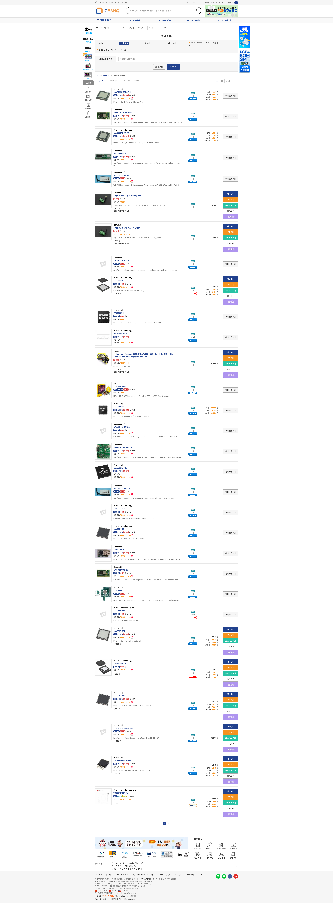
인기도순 (102, 80)
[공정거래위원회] (101, 854)
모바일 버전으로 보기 (194, 874)
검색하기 (173, 67)
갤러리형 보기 (222, 81)
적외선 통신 (171, 43)
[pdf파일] (132, 98)
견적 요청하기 (230, 96)
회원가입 (214, 2)
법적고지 (152, 874)
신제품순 (137, 80)
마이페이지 (205, 2)
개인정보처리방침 (139, 874)
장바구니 (232, 2)
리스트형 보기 (217, 81)
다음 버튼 (237, 867)
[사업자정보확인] (144, 879)
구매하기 (230, 199)
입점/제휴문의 (165, 874)
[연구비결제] (124, 854)
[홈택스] (112, 854)
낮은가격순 (113, 80)
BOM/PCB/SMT (166, 20)
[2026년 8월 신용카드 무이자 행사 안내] (113, 2)
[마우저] (152, 854)
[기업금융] (183, 854)
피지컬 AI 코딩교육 (223, 20)
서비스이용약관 (122, 874)
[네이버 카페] (224, 876)
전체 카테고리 (105, 20)
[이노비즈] (138, 854)
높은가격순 (126, 80)
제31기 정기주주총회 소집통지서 (124, 866)
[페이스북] (230, 876)
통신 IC (101, 43)
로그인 (188, 2)
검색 (197, 10)
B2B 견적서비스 (136, 20)
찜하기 (231, 211)
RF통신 (124, 49)
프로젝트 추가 (230, 205)
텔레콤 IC (216, 43)
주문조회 (222, 2)
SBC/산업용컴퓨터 (194, 20)
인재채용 (109, 874)
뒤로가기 (232, 15)
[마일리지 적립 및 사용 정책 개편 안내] (127, 868)
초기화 (160, 67)
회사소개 (98, 874)
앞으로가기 (236, 15)
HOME (97, 28)
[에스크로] (167, 854)
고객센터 (196, 2)
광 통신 (147, 43)
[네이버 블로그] (218, 876)
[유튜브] (235, 876)
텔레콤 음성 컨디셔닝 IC (107, 49)
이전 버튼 (237, 864)
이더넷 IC (124, 43)
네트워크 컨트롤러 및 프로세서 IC (199, 44)
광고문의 (178, 874)
